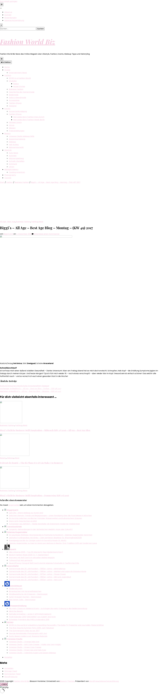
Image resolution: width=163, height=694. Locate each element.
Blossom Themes (67, 681)
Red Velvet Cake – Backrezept (22, 599)
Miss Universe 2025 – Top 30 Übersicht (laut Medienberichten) (36, 552)
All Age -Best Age (7, 221)
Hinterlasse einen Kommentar (46, 234)
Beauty (7, 133)
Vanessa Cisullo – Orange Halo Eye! (24, 641)
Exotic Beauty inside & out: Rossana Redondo (28, 636)
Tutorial (7, 178)
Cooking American (17, 172)
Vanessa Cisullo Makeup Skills (21, 136)
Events (7, 108)
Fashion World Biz (27, 41)
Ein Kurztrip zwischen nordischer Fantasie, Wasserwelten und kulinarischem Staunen (45, 518)
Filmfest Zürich (15, 122)
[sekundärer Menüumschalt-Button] (1, 4)
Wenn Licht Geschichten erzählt (23, 521)
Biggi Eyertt (9, 234)
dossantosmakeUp (17, 139)
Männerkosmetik (16, 147)
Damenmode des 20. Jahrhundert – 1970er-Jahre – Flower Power (37, 574)
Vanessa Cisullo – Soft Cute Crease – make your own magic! (35, 644)
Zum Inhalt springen (8, 1)
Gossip (7, 70)
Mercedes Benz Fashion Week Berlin (29, 119)
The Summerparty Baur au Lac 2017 (24, 630)
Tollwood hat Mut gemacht (20, 560)
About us (8, 12)
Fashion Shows (15, 103)
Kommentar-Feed (12, 674)
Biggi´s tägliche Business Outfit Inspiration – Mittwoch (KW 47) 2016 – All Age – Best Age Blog (45, 430)
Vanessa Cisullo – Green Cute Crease (25, 647)
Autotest (13, 155)
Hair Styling (14, 144)
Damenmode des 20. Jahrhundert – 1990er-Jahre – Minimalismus (37, 568)
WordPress (94, 681)
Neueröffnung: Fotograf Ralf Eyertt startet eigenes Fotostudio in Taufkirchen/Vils (44, 563)
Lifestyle (8, 150)
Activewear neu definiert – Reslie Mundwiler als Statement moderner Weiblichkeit (44, 524)
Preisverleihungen (16, 130)
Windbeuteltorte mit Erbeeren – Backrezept (28, 594)
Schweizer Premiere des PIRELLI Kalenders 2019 (29, 619)
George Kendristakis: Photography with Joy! (28, 633)
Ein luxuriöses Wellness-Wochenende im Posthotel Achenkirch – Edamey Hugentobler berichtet (50, 535)
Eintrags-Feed (10, 671)
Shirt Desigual (43, 386)
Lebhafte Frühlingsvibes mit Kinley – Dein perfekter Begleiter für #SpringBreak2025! (45, 537)
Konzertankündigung (18, 111)
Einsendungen (10, 17)
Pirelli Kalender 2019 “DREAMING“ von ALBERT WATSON (32, 617)
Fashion (7, 75)
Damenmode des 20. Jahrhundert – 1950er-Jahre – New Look (35, 579)
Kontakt (7, 15)
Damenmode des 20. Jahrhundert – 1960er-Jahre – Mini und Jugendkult (40, 577)
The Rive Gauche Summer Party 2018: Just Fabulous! (31, 628)
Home (7, 67)
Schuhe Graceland (29, 386)
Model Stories (19, 86)
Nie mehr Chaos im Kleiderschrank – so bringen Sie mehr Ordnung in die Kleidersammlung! (48, 608)
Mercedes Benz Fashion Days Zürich (28, 117)
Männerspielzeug (16, 158)
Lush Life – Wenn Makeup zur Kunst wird (26, 513)
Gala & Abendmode (17, 97)
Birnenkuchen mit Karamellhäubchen (25, 591)
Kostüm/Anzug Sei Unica (10, 386)
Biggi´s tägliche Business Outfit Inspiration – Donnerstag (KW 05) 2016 (34, 495)
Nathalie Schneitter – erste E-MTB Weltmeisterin (30, 614)
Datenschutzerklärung (14, 20)
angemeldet (14, 505)
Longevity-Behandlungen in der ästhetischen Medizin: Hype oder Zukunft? (41, 529)
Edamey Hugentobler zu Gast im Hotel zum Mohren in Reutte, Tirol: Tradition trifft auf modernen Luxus (53, 543)
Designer (13, 106)
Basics (16, 83)
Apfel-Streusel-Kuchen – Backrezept (25, 597)
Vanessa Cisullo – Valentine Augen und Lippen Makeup (32, 653)
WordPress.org (10, 676)
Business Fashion (16, 89)
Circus (11, 125)
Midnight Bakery (11, 169)
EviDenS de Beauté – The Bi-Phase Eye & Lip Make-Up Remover (31, 462)
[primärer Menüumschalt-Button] (1, 59)
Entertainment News (18, 72)
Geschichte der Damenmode (21, 92)
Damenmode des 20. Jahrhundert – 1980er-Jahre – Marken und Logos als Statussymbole (47, 571)
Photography (10, 175)
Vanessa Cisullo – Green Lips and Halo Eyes (27, 650)
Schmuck (13, 164)
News (41, 221)
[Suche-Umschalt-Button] (1, 25)
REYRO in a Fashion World (20, 78)
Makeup (12, 142)
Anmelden (8, 668)
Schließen (6, 62)
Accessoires (14, 100)
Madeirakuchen (15, 588)
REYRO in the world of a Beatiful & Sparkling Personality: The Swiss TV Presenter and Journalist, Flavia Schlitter (56, 625)
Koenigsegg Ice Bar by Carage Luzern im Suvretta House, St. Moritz (37, 540)
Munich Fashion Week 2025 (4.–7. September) (29, 555)
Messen (12, 128)
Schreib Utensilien (16, 161)
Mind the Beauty (16, 611)
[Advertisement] (81, 203)
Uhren (11, 166)
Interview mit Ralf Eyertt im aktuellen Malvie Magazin (32, 557)
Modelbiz (13, 81)
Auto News (13, 153)
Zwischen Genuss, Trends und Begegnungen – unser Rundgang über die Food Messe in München (50, 515)
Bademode (13, 95)
